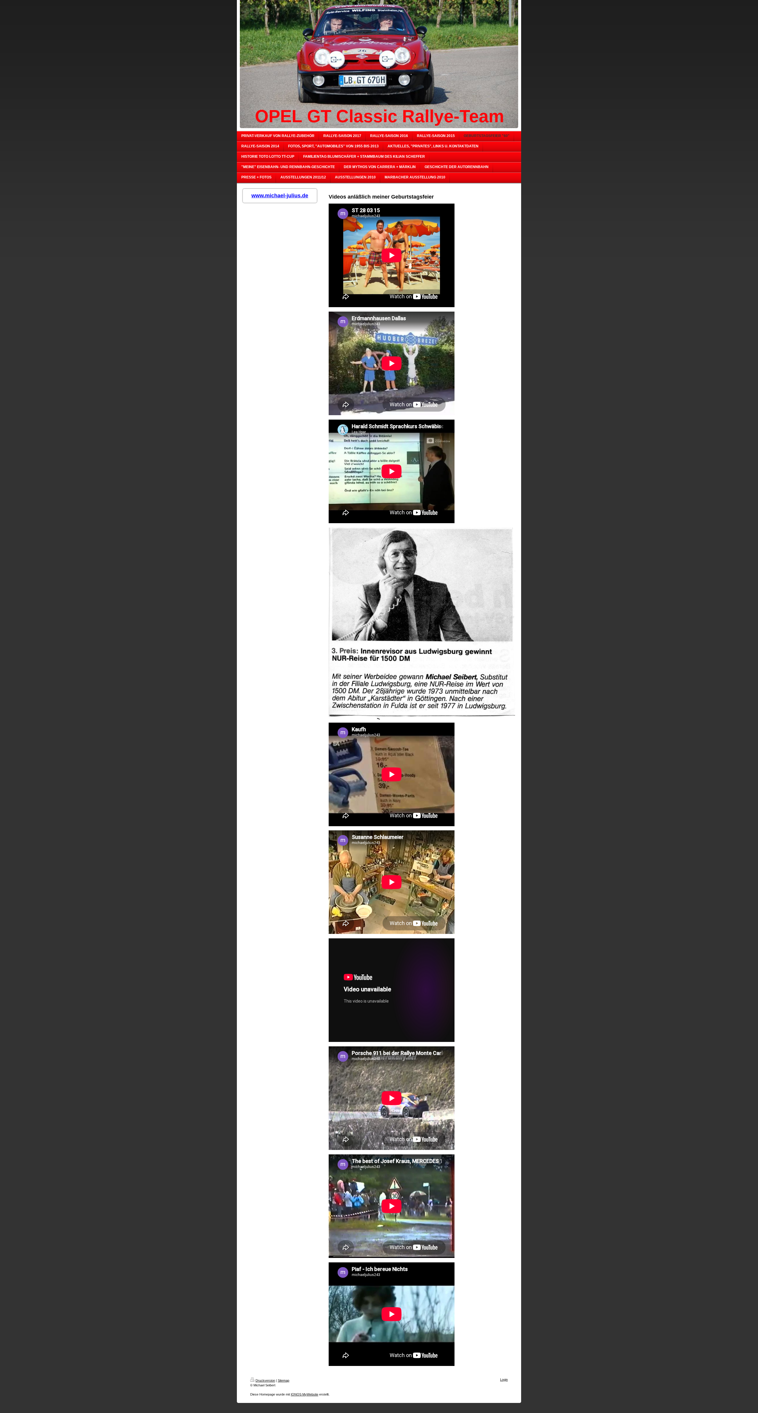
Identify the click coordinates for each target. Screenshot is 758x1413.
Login (504, 1379)
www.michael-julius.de (279, 196)
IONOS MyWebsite (304, 1394)
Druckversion (265, 1380)
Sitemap (283, 1380)
